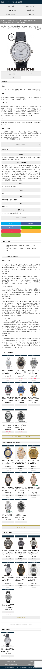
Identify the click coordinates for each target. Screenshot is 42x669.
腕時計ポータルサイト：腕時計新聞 (11, 2)
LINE (31, 227)
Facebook (31, 223)
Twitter (11, 223)
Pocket (11, 231)
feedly (11, 235)
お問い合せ (31, 664)
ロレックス (5, 193)
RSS (31, 231)
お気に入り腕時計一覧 (15, 213)
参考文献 (31, 661)
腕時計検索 (11, 6)
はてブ (11, 227)
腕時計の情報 (30, 10)
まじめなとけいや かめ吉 (9, 186)
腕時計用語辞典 (11, 661)
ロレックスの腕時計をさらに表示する (21, 436)
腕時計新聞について (11, 14)
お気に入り (31, 14)
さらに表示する (21, 527)
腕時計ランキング (31, 6)
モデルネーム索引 (11, 10)
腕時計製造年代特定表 (11, 664)
